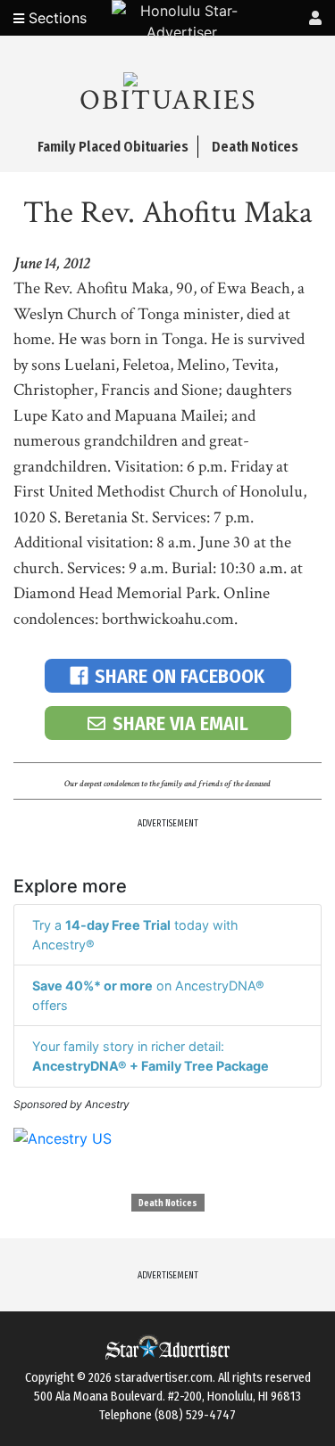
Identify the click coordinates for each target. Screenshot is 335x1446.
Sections (55, 18)
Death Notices (167, 1203)
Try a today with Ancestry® (135, 934)
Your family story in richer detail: (150, 1056)
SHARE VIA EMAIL (180, 723)
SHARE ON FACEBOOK (179, 676)
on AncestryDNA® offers (148, 995)
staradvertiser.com (163, 1377)
